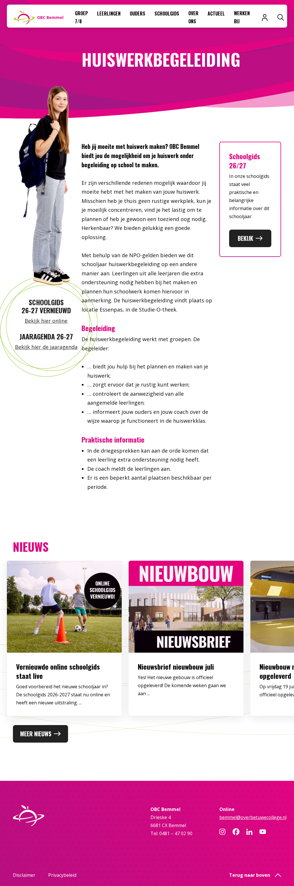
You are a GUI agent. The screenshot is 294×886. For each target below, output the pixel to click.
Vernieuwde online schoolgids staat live (58, 671)
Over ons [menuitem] (193, 17)
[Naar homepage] (44, 815)
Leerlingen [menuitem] (109, 13)
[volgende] (273, 643)
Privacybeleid (62, 875)
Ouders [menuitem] (137, 13)
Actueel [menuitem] (216, 13)
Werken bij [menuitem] (242, 17)
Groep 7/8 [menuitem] (81, 17)
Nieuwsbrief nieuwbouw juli (176, 666)
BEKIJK (245, 238)
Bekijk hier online (46, 320)
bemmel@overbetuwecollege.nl (253, 817)
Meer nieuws (35, 733)
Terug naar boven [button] (249, 875)
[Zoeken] (280, 17)
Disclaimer (24, 875)
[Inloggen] (264, 17)
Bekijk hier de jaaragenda (46, 346)
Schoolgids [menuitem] (166, 13)
